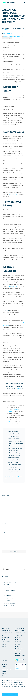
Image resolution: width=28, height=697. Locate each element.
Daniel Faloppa (7, 33)
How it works (6, 628)
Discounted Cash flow (15, 286)
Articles (17, 644)
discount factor (17, 250)
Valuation (5, 29)
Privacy (4, 676)
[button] (24, 3)
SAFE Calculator (20, 630)
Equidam (19, 388)
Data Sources (6, 642)
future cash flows (12, 194)
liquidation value (7, 127)
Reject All (6, 694)
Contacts (4, 673)
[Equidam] (9, 3)
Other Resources (20, 655)
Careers (4, 666)
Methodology (6, 630)
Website (4, 542)
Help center (18, 637)
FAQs (16, 639)
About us (4, 664)
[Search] (14, 569)
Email (4, 533)
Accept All (14, 694)
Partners (18, 642)
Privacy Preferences (6, 691)
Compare (4, 646)
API (2, 635)
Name (4, 524)
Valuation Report (7, 633)
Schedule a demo (20, 628)
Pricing (4, 644)
